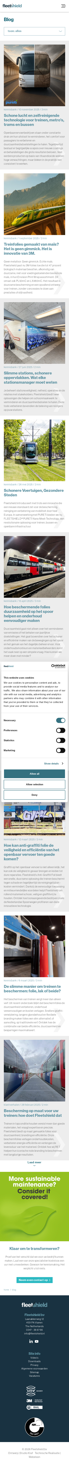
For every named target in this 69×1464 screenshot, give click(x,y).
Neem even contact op (33, 1280)
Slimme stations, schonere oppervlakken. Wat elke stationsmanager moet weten (30, 378)
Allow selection (34, 784)
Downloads (34, 1361)
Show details (51, 763)
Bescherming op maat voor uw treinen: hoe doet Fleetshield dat (33, 1113)
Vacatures (34, 1375)
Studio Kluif (26, 1453)
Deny (34, 794)
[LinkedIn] (31, 1341)
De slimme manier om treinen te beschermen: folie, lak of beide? (32, 988)
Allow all (34, 773)
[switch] (60, 730)
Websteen (34, 1456)
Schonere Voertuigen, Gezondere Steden (34, 492)
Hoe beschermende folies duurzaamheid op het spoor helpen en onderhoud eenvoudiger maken (28, 614)
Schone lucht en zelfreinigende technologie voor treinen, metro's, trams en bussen (34, 120)
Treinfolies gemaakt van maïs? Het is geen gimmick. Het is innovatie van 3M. (31, 249)
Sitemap (34, 1372)
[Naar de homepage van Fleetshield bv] (12, 6)
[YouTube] (37, 1341)
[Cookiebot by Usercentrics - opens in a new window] (51, 666)
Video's (34, 1357)
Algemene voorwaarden (34, 1368)
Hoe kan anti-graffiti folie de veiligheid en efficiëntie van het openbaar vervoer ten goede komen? (31, 852)
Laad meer (34, 1162)
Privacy (34, 1365)
